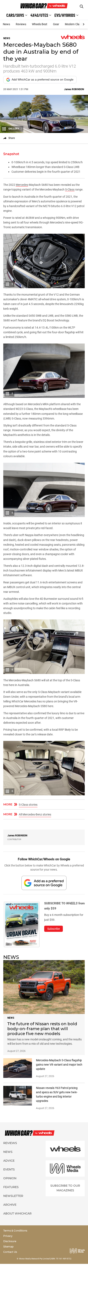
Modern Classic (74, 24)
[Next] (83, 24)
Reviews (21, 24)
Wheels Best (39, 24)
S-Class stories (28, 804)
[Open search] (81, 6)
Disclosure (9, 1241)
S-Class (69, 189)
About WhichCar (17, 1213)
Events (9, 1169)
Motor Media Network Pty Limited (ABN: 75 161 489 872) (45, 1259)
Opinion (9, 1178)
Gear (56, 24)
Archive (9, 1205)
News (6, 24)
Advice (9, 1160)
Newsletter (13, 1196)
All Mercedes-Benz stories (35, 814)
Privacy (7, 1235)
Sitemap (8, 1246)
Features (11, 1187)
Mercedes (22, 184)
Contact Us (10, 1251)
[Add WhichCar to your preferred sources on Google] (44, 883)
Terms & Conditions (15, 1230)
